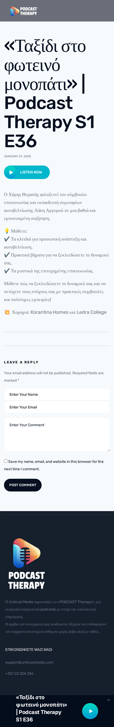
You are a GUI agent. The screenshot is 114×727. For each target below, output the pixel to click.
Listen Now (30, 172)
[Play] (90, 711)
